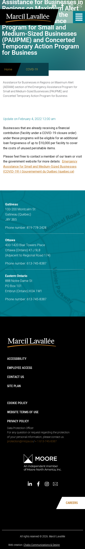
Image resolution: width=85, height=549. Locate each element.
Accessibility (16, 359)
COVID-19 (32, 69)
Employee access (19, 368)
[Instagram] (71, 5)
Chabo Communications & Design (42, 544)
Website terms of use (23, 412)
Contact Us (15, 377)
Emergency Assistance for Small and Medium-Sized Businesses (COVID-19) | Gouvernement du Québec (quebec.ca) (40, 166)
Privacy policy (18, 421)
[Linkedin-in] (54, 5)
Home (8, 69)
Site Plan (14, 386)
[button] (79, 17)
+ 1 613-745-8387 (46, 441)
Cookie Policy (17, 403)
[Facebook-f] (62, 5)
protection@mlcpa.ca (20, 441)
